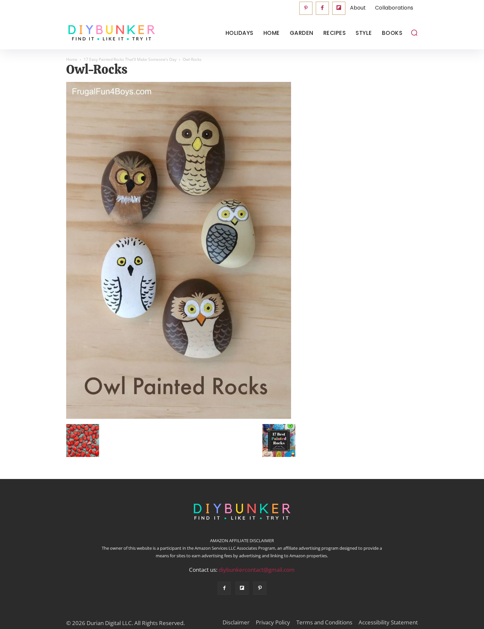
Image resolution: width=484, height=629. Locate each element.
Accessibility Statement (388, 622)
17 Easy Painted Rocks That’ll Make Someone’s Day (130, 59)
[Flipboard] (338, 8)
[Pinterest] (305, 8)
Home (71, 59)
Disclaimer (236, 622)
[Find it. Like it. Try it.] (110, 33)
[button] (414, 32)
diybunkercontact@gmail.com (257, 569)
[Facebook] (322, 8)
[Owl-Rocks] (178, 417)
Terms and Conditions (324, 622)
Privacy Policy (273, 622)
